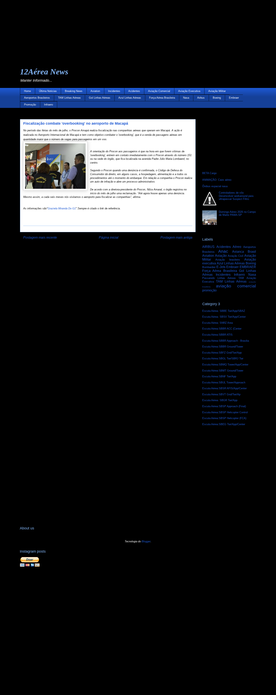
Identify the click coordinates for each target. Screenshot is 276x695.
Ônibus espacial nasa (215, 186)
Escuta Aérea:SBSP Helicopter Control (225, 412)
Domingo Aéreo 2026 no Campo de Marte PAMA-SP (237, 213)
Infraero (48, 104)
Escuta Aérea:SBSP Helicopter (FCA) (224, 418)
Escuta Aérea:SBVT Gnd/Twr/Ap (221, 394)
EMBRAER (248, 267)
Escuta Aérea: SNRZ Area (217, 322)
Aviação (221, 255)
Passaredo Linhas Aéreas (219, 278)
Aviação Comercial (159, 91)
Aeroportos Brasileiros (37, 97)
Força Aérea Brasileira (162, 97)
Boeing (217, 97)
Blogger (146, 541)
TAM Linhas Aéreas (69, 97)
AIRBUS (208, 246)
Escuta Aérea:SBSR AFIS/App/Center (224, 388)
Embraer (234, 97)
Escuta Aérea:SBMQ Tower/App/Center (225, 364)
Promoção (30, 104)
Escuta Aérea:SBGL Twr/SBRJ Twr (222, 358)
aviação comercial (236, 286)
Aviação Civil (235, 255)
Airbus (201, 97)
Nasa (186, 97)
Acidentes (134, 91)
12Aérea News (44, 71)
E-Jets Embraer (227, 267)
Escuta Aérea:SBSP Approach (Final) (224, 406)
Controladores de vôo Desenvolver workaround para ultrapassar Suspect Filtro (236, 195)
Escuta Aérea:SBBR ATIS (217, 334)
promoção (209, 290)
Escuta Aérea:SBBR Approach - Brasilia (225, 340)
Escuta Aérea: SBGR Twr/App (219, 400)
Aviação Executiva (189, 91)
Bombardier (209, 267)
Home (27, 91)
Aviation (95, 91)
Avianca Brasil (244, 251)
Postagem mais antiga (176, 237)
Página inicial (108, 237)
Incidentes (114, 91)
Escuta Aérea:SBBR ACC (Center (221, 328)
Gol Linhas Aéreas (99, 97)
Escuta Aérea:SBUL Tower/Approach (223, 382)
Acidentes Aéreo (228, 246)
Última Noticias (48, 91)
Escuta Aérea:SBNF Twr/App (219, 376)
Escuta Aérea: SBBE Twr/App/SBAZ (223, 310)
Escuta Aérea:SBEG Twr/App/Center (223, 424)
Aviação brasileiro (227, 259)
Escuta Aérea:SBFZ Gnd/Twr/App (222, 352)
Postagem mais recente (40, 237)
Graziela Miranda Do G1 (62, 208)
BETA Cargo (209, 173)
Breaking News (73, 91)
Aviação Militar (217, 91)
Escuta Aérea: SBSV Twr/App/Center (224, 316)
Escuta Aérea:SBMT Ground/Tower (222, 370)
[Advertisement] (121, 28)
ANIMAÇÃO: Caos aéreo (216, 179)
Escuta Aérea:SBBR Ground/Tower (222, 346)
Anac (223, 251)
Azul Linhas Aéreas (129, 97)
